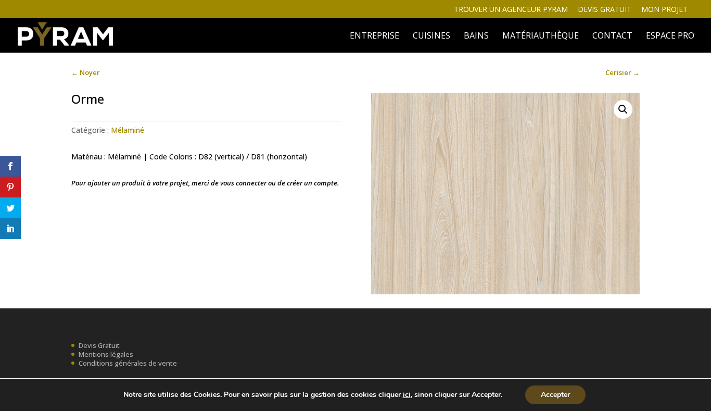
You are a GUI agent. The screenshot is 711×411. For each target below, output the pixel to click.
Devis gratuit (604, 10)
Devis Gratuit (99, 345)
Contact (612, 36)
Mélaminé (127, 130)
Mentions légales (106, 354)
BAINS (476, 36)
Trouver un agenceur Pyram (511, 10)
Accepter (555, 395)
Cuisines (431, 36)
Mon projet (664, 10)
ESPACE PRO (670, 36)
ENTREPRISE (374, 36)
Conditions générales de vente (128, 363)
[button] (623, 109)
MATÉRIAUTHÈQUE (540, 36)
